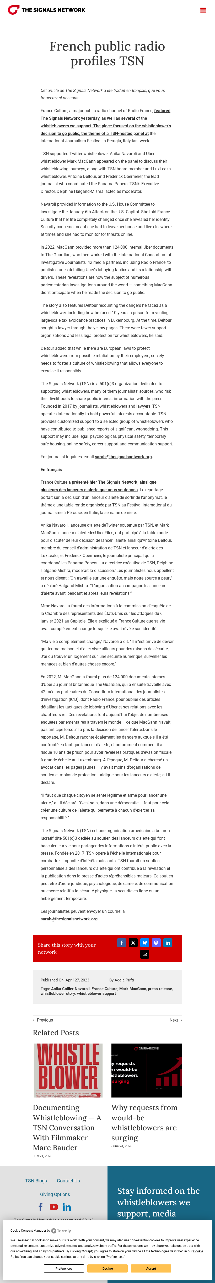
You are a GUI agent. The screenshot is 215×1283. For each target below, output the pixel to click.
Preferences (64, 1268)
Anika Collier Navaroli (70, 988)
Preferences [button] (115, 1257)
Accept (151, 1268)
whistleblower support (96, 993)
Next (174, 1020)
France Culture (104, 988)
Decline (108, 1268)
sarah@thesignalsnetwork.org (123, 456)
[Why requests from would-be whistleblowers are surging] (146, 1046)
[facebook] (41, 1207)
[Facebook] (121, 942)
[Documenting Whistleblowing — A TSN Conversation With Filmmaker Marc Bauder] (68, 1046)
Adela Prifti (124, 980)
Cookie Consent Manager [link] (28, 1230)
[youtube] (54, 1207)
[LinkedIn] (168, 942)
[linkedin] (67, 1207)
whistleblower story (58, 993)
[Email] (144, 954)
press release (160, 988)
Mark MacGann (132, 988)
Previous (45, 1020)
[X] (133, 942)
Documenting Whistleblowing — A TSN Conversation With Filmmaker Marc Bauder (67, 1127)
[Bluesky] (144, 942)
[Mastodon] (156, 942)
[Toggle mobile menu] (203, 10)
